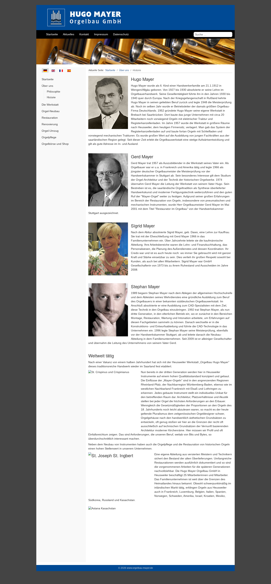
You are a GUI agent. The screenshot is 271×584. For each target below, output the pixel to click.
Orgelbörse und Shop (55, 143)
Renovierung (50, 124)
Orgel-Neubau (51, 111)
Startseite (48, 79)
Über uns (47, 85)
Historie (51, 97)
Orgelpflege (49, 137)
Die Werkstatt (50, 104)
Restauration (50, 117)
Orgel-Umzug (50, 130)
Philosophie (53, 91)
